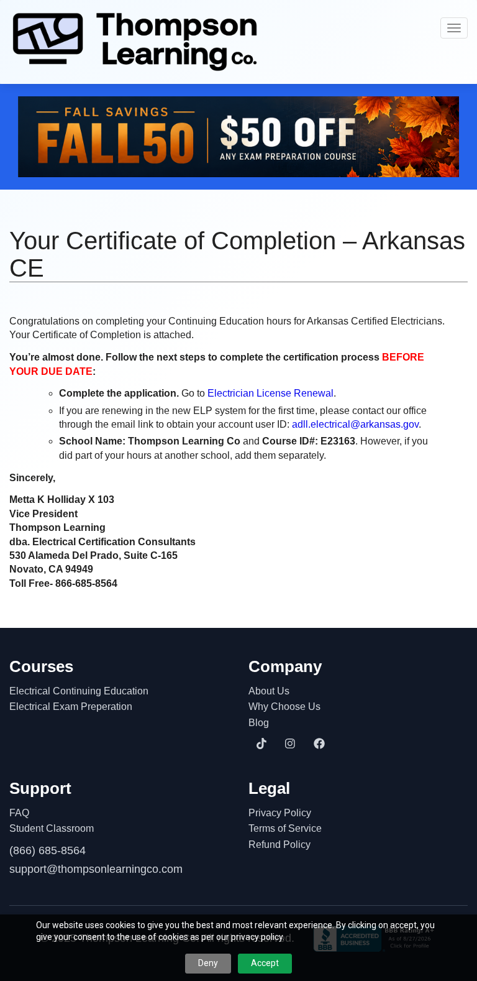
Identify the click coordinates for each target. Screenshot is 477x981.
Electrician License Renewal (270, 393)
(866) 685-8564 (47, 850)
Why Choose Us (284, 706)
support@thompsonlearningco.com (96, 869)
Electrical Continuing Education (78, 691)
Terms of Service (285, 828)
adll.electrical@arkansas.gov (355, 424)
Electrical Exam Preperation (70, 706)
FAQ (19, 813)
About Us (268, 691)
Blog (258, 722)
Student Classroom (51, 828)
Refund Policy (279, 844)
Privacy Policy (279, 813)
